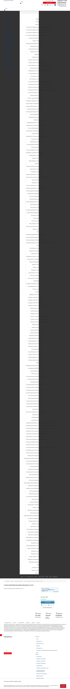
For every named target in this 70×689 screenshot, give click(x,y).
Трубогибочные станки (9, 70)
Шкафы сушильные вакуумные (10, 42)
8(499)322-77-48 (45, 590)
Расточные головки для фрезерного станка (9, 48)
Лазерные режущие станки (34, 493)
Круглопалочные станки (34, 169)
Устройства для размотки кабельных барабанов (35, 376)
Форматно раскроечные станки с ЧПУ (35, 343)
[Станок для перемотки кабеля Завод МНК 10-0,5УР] (13, 588)
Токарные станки (35, 40)
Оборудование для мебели (34, 335)
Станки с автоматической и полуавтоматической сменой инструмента (39, 177)
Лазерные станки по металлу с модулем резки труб (40, 319)
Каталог (37, 21)
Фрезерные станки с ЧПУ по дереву (34, 297)
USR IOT (6, 25)
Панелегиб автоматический (34, 360)
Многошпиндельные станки (34, 117)
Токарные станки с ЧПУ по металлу (34, 354)
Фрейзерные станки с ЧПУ (34, 294)
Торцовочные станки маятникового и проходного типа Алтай (37, 433)
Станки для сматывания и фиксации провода (34, 461)
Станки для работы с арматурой (33, 259)
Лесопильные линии (35, 420)
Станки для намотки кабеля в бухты (32, 406)
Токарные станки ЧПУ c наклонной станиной (36, 59)
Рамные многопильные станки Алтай (33, 444)
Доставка (28, 622)
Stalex (6, 21)
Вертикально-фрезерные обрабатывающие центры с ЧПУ (36, 234)
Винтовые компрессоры (34, 204)
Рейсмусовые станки (35, 171)
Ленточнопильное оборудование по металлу (34, 496)
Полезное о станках (35, 570)
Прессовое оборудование (34, 196)
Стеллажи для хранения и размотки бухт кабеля (35, 384)
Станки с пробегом (35, 133)
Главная (22, 576)
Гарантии (35, 576)
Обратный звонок (49, 2)
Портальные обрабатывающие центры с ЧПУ (34, 237)
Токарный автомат (35, 57)
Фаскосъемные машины (34, 512)
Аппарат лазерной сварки (35, 330)
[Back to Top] (1, 635)
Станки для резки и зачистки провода (33, 463)
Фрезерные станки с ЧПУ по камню (34, 300)
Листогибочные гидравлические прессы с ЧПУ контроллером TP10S (38, 35)
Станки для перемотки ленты (33, 395)
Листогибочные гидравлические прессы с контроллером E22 (37, 27)
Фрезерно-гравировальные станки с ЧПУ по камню (35, 188)
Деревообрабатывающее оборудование (10, 40)
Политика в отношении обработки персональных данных (46, 650)
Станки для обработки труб (34, 73)
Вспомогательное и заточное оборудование (34, 452)
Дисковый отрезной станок (34, 521)
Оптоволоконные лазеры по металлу (33, 111)
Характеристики (8, 622)
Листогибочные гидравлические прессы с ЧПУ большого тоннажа (38, 29)
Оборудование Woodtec (9, 16)
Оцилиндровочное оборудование (33, 540)
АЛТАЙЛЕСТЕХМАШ (9, 30)
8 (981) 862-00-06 (61, 2)
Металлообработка (35, 349)
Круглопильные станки (34, 207)
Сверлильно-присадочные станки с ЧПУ (33, 174)
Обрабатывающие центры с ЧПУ (33, 122)
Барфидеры (37, 54)
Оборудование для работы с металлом (33, 256)
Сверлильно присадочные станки (34, 346)
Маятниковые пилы (35, 499)
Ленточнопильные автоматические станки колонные (38, 84)
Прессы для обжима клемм (34, 474)
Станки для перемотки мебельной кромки (34, 392)
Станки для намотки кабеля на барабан (33, 403)
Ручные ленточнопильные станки (34, 92)
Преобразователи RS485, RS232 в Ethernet (36, 368)
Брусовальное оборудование (33, 518)
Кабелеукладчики (35, 414)
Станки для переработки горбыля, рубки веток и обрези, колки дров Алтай (39, 447)
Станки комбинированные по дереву (33, 545)
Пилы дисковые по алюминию (33, 504)
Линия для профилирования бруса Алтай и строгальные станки (38, 439)
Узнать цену (47, 602)
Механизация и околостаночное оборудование (34, 450)
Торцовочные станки (35, 139)
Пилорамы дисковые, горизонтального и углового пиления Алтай (38, 428)
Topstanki (7, 23)
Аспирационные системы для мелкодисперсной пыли (36, 125)
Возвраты (38, 645)
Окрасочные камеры (35, 147)
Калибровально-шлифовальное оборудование (34, 152)
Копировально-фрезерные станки (32, 100)
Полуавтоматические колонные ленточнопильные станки (39, 87)
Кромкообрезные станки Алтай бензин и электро (35, 436)
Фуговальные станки (35, 215)
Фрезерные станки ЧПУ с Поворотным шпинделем (37, 305)
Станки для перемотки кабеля (33, 398)
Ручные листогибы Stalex (41, 663)
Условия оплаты (21, 622)
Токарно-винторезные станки (10, 67)
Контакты (46, 576)
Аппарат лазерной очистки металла (37, 332)
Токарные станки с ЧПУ (34, 51)
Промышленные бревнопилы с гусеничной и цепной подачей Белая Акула (39, 422)
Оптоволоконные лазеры (34, 68)
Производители (55, 576)
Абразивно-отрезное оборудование (32, 488)
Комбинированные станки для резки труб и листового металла (40, 70)
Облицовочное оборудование (33, 534)
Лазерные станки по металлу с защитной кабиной (40, 321)
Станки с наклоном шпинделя (33, 128)
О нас (38, 564)
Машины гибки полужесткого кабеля (33, 477)
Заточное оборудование (34, 114)
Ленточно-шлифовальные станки (33, 185)
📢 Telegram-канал (62, 6)
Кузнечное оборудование (34, 261)
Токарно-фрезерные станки (34, 160)
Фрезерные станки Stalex (41, 658)
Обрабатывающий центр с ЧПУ (34, 357)
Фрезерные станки (35, 158)
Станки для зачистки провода (33, 469)
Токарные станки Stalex (40, 661)
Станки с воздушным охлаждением (32, 190)
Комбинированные (35, 324)
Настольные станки (35, 220)
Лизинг (50, 576)
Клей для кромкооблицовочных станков (33, 106)
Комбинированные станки (34, 155)
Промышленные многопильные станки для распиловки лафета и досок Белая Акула (41, 425)
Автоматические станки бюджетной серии (34, 103)
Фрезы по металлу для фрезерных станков (9, 51)
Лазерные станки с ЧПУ (34, 308)
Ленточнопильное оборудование (33, 529)
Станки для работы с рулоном (33, 278)
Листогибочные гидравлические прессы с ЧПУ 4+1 (35, 32)
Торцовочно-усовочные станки (33, 548)
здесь (21, 686)
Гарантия (33, 622)
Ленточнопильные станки (10, 65)
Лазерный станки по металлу (36, 313)
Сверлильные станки (9, 56)
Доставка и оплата (35, 567)
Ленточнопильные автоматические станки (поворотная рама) (39, 81)
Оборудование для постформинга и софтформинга (35, 537)
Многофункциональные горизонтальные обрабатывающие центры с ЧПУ (39, 242)
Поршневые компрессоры (34, 199)
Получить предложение (47, 607)
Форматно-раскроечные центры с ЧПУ (33, 226)
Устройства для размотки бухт (33, 379)
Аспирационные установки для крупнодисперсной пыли (36, 136)
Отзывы (38, 622)
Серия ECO (37, 163)
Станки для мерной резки (34, 466)
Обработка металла (40, 678)
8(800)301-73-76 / (51, 589)
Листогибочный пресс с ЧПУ (33, 351)
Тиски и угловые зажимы (34, 275)
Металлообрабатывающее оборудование (10, 36)
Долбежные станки (35, 523)
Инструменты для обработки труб (32, 283)
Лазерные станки (8, 58)
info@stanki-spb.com (62, 5)
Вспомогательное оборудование (33, 212)
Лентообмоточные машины (34, 480)
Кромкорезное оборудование (33, 485)
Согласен (63, 686)
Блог (37, 652)
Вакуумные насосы (35, 182)
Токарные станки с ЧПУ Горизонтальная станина (37, 62)
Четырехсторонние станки (34, 556)
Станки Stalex (38, 656)
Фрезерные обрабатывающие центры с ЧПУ (34, 43)
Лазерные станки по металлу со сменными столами (40, 316)
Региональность (39, 648)
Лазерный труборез (35, 327)
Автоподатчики (36, 218)
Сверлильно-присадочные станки (32, 166)
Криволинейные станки (34, 141)
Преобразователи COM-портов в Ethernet (33, 365)
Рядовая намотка (35, 409)
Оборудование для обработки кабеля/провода (10, 33)
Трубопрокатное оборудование (33, 510)
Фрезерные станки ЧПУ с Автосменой (35, 302)
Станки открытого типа (34, 76)
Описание (14, 622)
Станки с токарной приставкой (33, 98)
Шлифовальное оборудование (33, 559)
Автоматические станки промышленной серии (34, 130)
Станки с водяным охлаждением (33, 144)
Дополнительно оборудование (33, 193)
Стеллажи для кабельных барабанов (33, 387)
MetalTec (7, 14)
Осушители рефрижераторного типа (33, 201)
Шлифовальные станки (9, 60)
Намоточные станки (35, 373)
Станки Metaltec (39, 665)
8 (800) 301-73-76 (10, 645)
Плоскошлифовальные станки (33, 286)
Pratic (6, 18)
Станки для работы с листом (33, 272)
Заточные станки (8, 63)
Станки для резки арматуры (34, 38)
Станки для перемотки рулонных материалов (34, 390)
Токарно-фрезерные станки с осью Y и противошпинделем (39, 65)
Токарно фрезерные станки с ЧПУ (34, 338)
